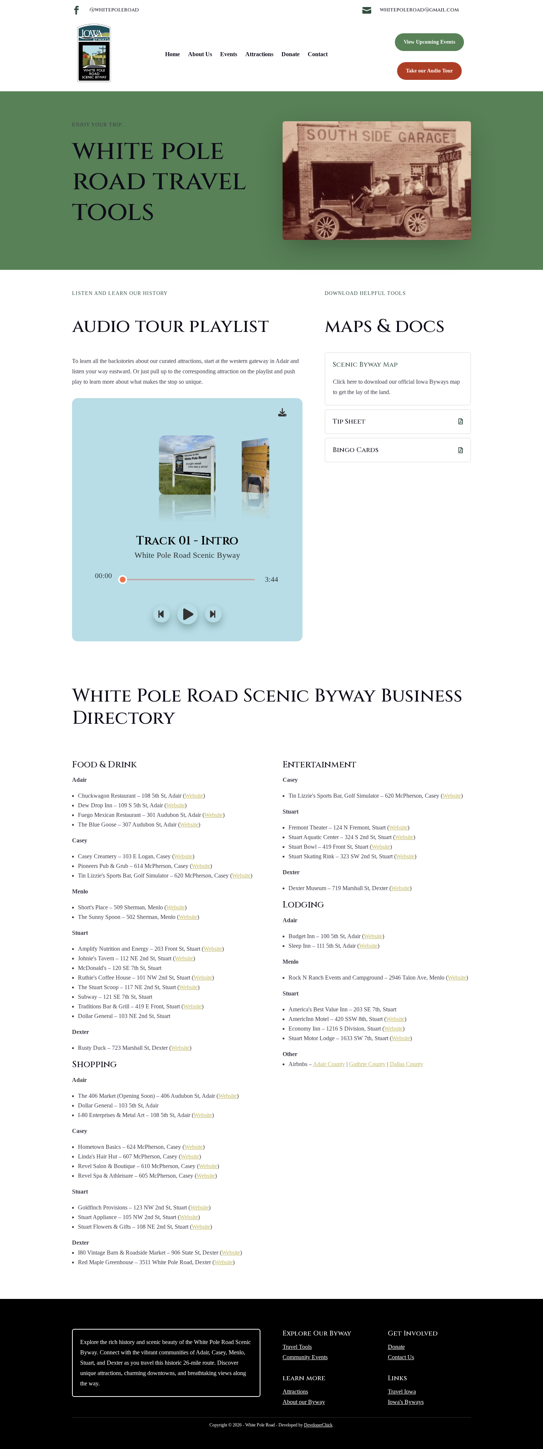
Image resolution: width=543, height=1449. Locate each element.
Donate (290, 54)
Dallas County (406, 1064)
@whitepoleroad (114, 9)
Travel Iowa (402, 1391)
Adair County (329, 1064)
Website (194, 796)
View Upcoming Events (429, 42)
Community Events (305, 1357)
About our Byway (304, 1402)
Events (228, 54)
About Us (200, 54)
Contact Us (401, 1357)
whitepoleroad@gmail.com (419, 9)
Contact (318, 54)
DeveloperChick (318, 1425)
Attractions (259, 54)
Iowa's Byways (406, 1402)
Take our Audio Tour (429, 71)
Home (172, 54)
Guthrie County (367, 1064)
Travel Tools (297, 1347)
